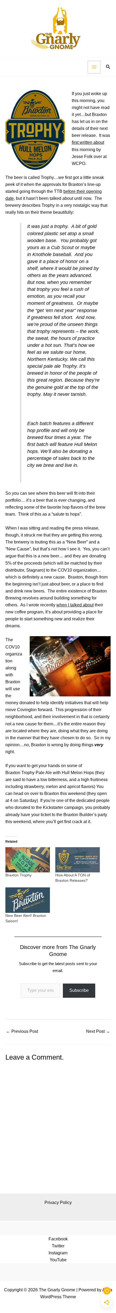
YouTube (58, 1259)
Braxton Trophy (18, 875)
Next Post (98, 1031)
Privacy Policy (58, 1202)
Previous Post (22, 1031)
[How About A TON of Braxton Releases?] (77, 859)
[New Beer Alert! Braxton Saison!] (27, 900)
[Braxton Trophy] (27, 859)
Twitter (58, 1245)
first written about (88, 142)
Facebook (58, 1238)
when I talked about (75, 604)
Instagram (58, 1252)
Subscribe (79, 990)
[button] (108, 66)
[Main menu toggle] (94, 67)
